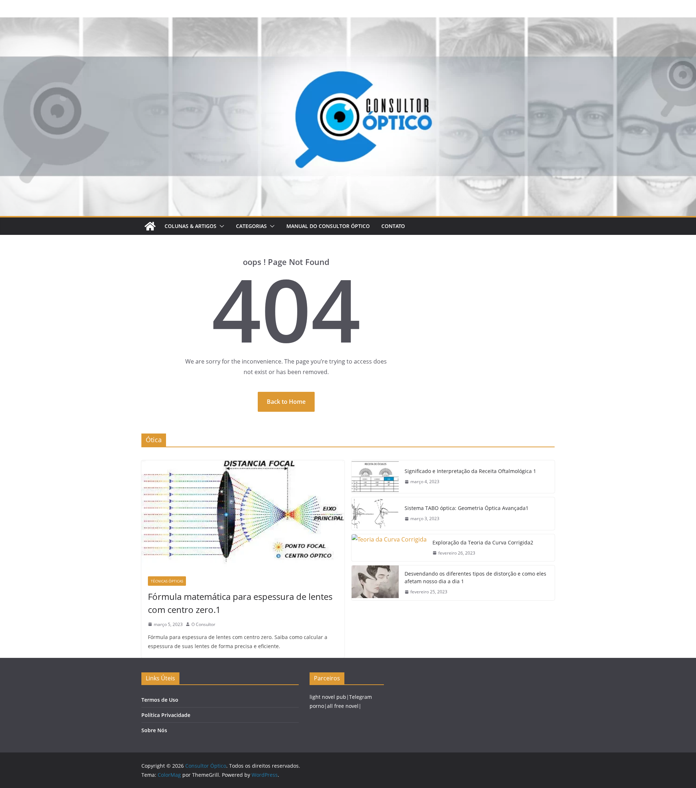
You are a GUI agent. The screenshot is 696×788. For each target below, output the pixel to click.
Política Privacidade (165, 715)
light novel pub (328, 696)
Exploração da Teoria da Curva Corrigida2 (482, 542)
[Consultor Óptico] (348, 22)
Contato (393, 226)
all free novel (343, 705)
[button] (220, 226)
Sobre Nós (154, 730)
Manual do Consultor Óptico (328, 226)
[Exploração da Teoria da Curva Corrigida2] (389, 547)
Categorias (251, 226)
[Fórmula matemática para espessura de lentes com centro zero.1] (242, 515)
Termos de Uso (159, 699)
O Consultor (203, 624)
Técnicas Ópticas (167, 581)
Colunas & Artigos (190, 226)
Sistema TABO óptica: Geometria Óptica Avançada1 (467, 508)
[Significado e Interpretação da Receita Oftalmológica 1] (375, 476)
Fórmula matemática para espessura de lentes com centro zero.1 (240, 602)
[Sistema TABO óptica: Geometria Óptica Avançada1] (375, 513)
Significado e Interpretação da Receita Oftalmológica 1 (470, 471)
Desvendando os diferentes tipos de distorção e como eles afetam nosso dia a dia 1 (475, 577)
